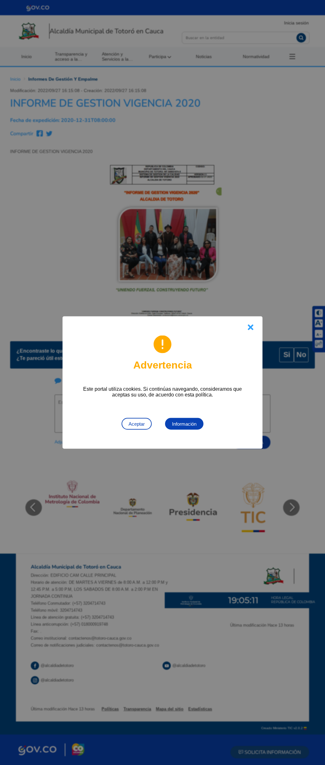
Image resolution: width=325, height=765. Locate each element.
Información (184, 424)
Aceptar (137, 424)
